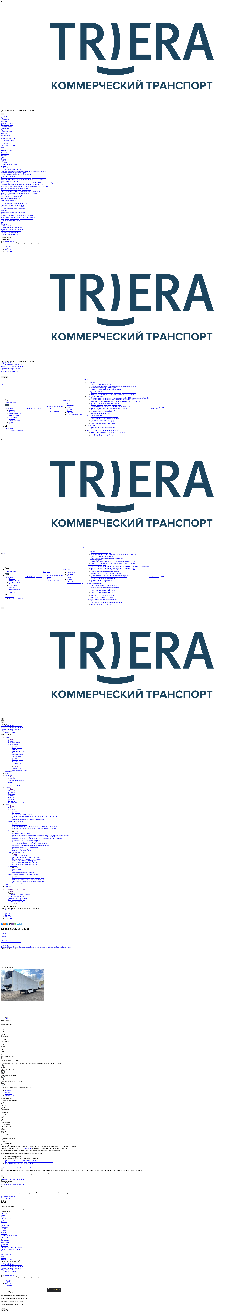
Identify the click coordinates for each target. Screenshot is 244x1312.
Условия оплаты (6, 1254)
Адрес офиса (5, 1240)
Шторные (4, 947)
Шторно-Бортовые (13, 947)
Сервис (10, 808)
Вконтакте (8, 246)
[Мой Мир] (7, 924)
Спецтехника (16, 768)
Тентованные (34, 947)
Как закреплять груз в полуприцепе (12, 1184)
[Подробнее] (1, 1186)
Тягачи (3, 1215)
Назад (12, 739)
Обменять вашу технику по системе (16, 1163)
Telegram (9, 232)
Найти (3, 1310)
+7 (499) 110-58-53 (7, 226)
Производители (6, 1218)
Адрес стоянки (5, 1242)
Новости (3, 1229)
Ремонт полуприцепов (19, 825)
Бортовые (42, 947)
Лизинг (3, 1256)
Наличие (7, 1092)
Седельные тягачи (6, 942)
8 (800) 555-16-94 (12, 229)
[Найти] (2, 114)
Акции (3, 1217)
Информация (5, 1237)
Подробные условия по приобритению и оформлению (18, 1167)
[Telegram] (20, 924)
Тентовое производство (20, 855)
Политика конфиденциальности (11, 1247)
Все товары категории (8, 1196)
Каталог (11, 741)
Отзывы (3, 1230)
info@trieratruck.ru (8, 241)
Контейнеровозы (50, 947)
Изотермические (24, 947)
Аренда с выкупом (7, 1259)
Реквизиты (4, 1227)
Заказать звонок (13, 903)
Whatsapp (11, 231)
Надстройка (16, 813)
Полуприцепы (17, 748)
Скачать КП (4, 1019)
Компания (11, 790)
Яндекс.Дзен (9, 251)
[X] (10, 924)
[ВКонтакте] (2, 924)
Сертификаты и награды (9, 1235)
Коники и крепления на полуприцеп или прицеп (28, 878)
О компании (5, 1225)
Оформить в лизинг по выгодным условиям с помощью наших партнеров (29, 1162)
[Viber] (12, 924)
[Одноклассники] (4, 924)
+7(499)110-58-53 (25, 1148)
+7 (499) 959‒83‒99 (9, 234)
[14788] (22, 1000)
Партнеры (4, 1234)
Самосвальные (66, 947)
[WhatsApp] (15, 924)
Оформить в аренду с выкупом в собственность (20, 1160)
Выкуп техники (6, 1244)
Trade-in (30, 1163)
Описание (8, 1090)
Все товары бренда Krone (9, 1198)
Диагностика (16, 869)
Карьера (3, 1232)
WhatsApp (8, 249)
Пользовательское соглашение (10, 1249)
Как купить (12, 778)
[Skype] (18, 924)
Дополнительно (10, 1095)
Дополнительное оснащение (21, 833)
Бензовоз (59, 947)
